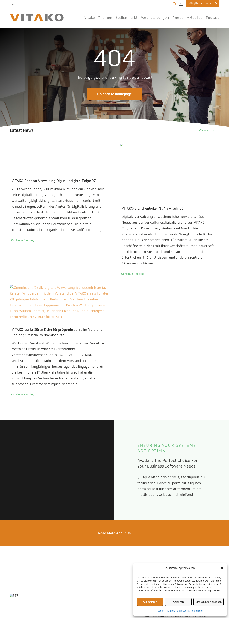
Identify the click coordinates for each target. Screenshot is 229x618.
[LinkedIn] (11, 3)
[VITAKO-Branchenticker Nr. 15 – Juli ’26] (169, 171)
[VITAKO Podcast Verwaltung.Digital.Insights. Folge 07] (59, 157)
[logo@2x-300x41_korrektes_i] (37, 15)
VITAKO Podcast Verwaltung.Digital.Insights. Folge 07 (54, 181)
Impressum (197, 611)
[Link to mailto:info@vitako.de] (181, 4)
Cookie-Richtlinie (166, 611)
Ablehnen (178, 601)
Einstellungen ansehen (208, 601)
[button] (222, 568)
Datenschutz (183, 611)
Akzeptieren (150, 601)
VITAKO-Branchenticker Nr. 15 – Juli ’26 (153, 208)
